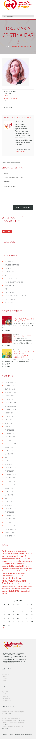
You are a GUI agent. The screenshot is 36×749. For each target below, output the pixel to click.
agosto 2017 (9, 447)
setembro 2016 (10, 485)
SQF (6, 289)
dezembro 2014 (10, 536)
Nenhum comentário (10, 98)
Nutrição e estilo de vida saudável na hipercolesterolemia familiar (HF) (23, 354)
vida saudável (25, 591)
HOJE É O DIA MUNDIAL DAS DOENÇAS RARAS (23, 320)
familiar (13, 573)
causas (24, 551)
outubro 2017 (10, 440)
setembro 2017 (10, 444)
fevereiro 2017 (10, 468)
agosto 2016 (9, 488)
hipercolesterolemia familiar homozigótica (21, 583)
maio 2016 (8, 498)
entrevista (16, 570)
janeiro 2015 (9, 532)
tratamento (13, 591)
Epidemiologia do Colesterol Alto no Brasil (13, 722)
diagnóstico (9, 563)
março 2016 (9, 505)
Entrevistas (9, 261)
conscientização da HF (11, 559)
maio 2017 (8, 457)
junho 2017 (9, 454)
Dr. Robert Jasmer (22, 568)
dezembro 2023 (10, 386)
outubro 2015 (10, 522)
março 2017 (9, 464)
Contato (4, 680)
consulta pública (26, 559)
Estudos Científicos (12, 265)
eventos (6, 573)
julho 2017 (9, 450)
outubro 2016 (10, 481)
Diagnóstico (5, 694)
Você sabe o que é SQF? (22, 336)
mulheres (30, 586)
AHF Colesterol (8, 96)
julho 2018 (9, 416)
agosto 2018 (9, 413)
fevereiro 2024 (10, 382)
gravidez (16, 576)
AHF (4, 550)
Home (7, 46)
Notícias (8, 275)
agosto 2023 (9, 396)
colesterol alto (18, 554)
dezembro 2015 (10, 515)
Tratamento (5, 696)
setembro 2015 (10, 526)
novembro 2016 (10, 478)
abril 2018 (8, 423)
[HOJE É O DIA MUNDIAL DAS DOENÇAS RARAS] (7, 321)
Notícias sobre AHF (12, 279)
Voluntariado (10, 302)
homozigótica (5, 586)
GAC (11, 576)
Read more (6, 330)
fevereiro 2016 (10, 509)
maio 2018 (8, 420)
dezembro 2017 (10, 433)
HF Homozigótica (26, 575)
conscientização (19, 556)
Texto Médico (9, 292)
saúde (27, 588)
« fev (3, 628)
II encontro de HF (12, 586)
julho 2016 (9, 491)
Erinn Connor (29, 570)
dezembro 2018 (10, 409)
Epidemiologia (22, 570)
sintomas (4, 591)
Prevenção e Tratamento (14, 282)
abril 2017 (8, 461)
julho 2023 (9, 399)
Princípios (4, 676)
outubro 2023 (10, 389)
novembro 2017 (10, 437)
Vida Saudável (10, 299)
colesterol (7, 553)
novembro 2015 (10, 519)
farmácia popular (20, 573)
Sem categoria (10, 285)
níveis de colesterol (20, 588)
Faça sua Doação (6, 700)
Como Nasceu (5, 674)
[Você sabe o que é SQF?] (7, 338)
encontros (11, 571)
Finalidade (4, 678)
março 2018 (9, 427)
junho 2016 (9, 495)
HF (20, 576)
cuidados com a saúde (11, 561)
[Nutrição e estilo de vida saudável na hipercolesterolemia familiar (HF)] (7, 353)
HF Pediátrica (9, 272)
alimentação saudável (14, 551)
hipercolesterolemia (12, 578)
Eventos (8, 268)
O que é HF (5, 692)
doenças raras (14, 568)
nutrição (13, 588)
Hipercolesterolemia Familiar (14, 582)
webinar (4, 593)
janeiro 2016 (9, 512)
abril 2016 (8, 502)
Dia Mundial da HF (17, 566)
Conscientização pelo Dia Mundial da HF (12, 726)
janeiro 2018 (9, 430)
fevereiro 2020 (10, 403)
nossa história (6, 588)
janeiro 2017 (9, 471)
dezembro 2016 (10, 474)
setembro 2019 (10, 406)
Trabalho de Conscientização (15, 296)
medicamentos (22, 586)
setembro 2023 (10, 392)
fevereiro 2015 (10, 529)
